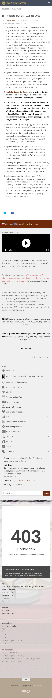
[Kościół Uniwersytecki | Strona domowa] (18, 3)
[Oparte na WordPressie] (19, 685)
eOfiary (26, 325)
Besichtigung (34, 224)
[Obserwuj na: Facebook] (28, 691)
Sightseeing (21, 224)
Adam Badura (11, 20)
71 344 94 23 (6, 598)
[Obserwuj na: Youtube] (24, 691)
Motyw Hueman (38, 686)
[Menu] (49, 3)
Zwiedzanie (9, 224)
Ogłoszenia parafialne (11, 9)
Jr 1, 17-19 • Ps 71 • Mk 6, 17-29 (23, 480)
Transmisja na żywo (10, 232)
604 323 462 (6, 601)
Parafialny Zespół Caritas (15, 92)
